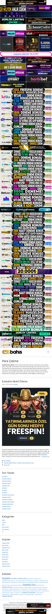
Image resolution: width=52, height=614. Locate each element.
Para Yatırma (5, 529)
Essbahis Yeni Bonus (39, 592)
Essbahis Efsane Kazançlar (43, 582)
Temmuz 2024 (6, 566)
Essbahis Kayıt (44, 587)
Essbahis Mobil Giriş (7, 504)
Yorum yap (7, 465)
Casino (4, 522)
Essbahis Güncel (6, 481)
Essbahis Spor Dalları (5, 592)
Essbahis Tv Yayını (18, 592)
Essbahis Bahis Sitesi (29, 580)
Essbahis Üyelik (6, 508)
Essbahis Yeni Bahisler (29, 592)
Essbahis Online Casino (17, 590)
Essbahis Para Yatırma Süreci (36, 590)
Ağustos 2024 (6, 563)
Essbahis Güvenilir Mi (28, 587)
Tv (2, 531)
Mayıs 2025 (5, 550)
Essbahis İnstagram (7, 499)
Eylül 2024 (5, 561)
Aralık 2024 (5, 554)
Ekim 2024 (5, 559)
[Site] (26, 91)
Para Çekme (7, 460)
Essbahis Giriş (6, 485)
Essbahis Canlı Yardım (14, 582)
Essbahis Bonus (6, 506)
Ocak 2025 (5, 552)
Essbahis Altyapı (6, 497)
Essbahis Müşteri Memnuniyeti (7, 590)
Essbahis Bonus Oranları (44, 580)
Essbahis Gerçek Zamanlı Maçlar (16, 585)
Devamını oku (45, 456)
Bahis (3, 520)
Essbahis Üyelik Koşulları (30, 594)
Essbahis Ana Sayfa (37, 578)
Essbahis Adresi (6, 483)
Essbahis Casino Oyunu (23, 582)
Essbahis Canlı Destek (8, 501)
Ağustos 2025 (6, 547)
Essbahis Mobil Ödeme (14, 381)
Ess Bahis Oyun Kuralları (26, 590)
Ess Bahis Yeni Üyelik (5, 594)
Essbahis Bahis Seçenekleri (20, 580)
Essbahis (4, 488)
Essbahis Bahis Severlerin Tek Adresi (8, 580)
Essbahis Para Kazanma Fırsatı (25, 462)
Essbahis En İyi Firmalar (6, 585)
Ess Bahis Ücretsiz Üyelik (14, 594)
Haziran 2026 (5, 543)
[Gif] (26, 147)
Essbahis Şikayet (6, 478)
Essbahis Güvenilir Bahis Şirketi (18, 587)
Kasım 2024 (5, 557)
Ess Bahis (4, 476)
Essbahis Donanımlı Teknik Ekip (32, 582)
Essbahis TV (12, 592)
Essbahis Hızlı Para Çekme (37, 587)
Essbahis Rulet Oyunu (45, 590)
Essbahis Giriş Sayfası (8, 495)
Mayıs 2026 (5, 545)
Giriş (3, 524)
